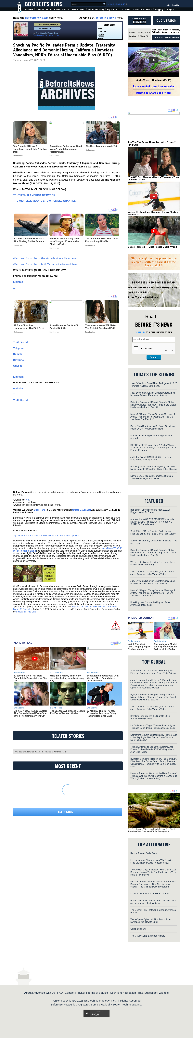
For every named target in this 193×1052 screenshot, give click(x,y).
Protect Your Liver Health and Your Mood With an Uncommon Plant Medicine (153, 901)
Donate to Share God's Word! (153, 92)
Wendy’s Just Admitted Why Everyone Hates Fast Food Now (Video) (152, 563)
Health (49, 9)
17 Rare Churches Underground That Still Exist (29, 326)
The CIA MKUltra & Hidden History (147, 936)
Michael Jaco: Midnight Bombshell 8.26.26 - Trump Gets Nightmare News (152, 477)
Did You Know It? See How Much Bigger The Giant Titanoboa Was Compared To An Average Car (151, 830)
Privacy (80, 992)
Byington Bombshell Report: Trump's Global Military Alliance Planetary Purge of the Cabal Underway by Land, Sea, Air (153, 405)
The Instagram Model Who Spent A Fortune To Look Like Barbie (165, 646)
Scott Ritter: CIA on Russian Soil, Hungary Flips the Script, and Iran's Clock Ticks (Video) (153, 532)
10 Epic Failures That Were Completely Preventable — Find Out (30, 678)
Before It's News (43, 3)
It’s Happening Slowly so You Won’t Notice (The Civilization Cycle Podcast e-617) (151, 861)
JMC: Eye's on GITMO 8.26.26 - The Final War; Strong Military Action (151, 458)
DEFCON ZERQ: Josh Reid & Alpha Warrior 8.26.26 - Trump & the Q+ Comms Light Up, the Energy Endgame (153, 447)
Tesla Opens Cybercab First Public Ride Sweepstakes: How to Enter (150, 920)
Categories (170, 9)
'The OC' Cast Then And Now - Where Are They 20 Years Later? (153, 178)
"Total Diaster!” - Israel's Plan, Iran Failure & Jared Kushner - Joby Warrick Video (152, 572)
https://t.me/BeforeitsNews (143, 297)
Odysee (17, 365)
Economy (40, 9)
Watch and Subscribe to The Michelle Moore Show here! (45, 258)
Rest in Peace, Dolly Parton (144, 853)
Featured (29, 9)
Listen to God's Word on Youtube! (153, 86)
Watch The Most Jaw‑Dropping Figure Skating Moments (153, 213)
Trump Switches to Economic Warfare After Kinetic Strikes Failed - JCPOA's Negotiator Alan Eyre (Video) (152, 749)
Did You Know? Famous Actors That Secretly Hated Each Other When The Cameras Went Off (30, 713)
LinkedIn (18, 376)
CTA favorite (56, 672)
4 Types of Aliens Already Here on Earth (150, 893)
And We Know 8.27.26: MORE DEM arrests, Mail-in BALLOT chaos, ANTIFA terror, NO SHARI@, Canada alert (152, 522)
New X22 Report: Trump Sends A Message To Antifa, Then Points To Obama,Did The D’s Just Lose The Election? (153, 416)
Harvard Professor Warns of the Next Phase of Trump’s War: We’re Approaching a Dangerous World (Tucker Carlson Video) (153, 776)
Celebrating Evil (138, 929)
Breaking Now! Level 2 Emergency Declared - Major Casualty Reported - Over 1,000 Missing (153, 467)
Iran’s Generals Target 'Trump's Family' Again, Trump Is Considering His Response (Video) (153, 726)
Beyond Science (61, 9)
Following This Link (26, 612)
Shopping (159, 9)
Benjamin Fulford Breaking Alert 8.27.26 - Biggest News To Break (151, 511)
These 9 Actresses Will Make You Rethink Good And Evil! (100, 326)
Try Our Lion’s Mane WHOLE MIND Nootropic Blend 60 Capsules (46, 535)
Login (167, 5)
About (28, 992)
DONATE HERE (139, 22)
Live (121, 9)
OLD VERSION (166, 21)
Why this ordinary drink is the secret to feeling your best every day (67, 678)
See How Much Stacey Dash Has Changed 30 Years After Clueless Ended (64, 241)
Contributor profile (40, 35)
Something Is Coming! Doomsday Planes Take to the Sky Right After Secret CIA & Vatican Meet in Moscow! (153, 737)
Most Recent (146, 9)
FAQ (60, 992)
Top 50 (135, 9)
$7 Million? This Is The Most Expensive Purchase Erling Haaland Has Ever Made (101, 713)
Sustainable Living (96, 9)
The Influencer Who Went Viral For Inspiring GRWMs (101, 240)
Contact (69, 992)
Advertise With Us (44, 992)
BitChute (18, 360)
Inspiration (112, 9)
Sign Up (175, 5)
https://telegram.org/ (167, 287)
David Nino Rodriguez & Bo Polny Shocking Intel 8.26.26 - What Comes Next (152, 427)
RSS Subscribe (147, 992)
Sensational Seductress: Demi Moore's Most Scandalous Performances (103, 678)
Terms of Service (98, 992)
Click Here (39, 510)
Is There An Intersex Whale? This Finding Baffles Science (29, 240)
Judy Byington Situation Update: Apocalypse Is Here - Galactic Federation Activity (152, 394)
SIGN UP (140, 332)
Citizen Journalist (81, 510)
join (27, 500)
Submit (153, 357)
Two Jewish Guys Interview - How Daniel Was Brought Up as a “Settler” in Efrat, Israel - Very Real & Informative (153, 872)
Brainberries (18, 245)
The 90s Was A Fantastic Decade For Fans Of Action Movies (67, 712)
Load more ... (67, 812)
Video (127, 9)
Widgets (164, 992)
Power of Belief (78, 9)
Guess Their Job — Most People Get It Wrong (152, 246)
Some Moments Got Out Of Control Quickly (63, 326)
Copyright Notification (123, 992)
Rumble (17, 354)
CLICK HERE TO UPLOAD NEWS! (166, 37)
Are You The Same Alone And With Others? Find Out (152, 143)
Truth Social (20, 342)
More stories (54, 35)
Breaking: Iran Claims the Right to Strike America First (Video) (150, 603)
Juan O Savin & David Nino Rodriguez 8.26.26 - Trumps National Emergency (153, 384)
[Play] (154, 60)
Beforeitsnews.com (36, 17)
